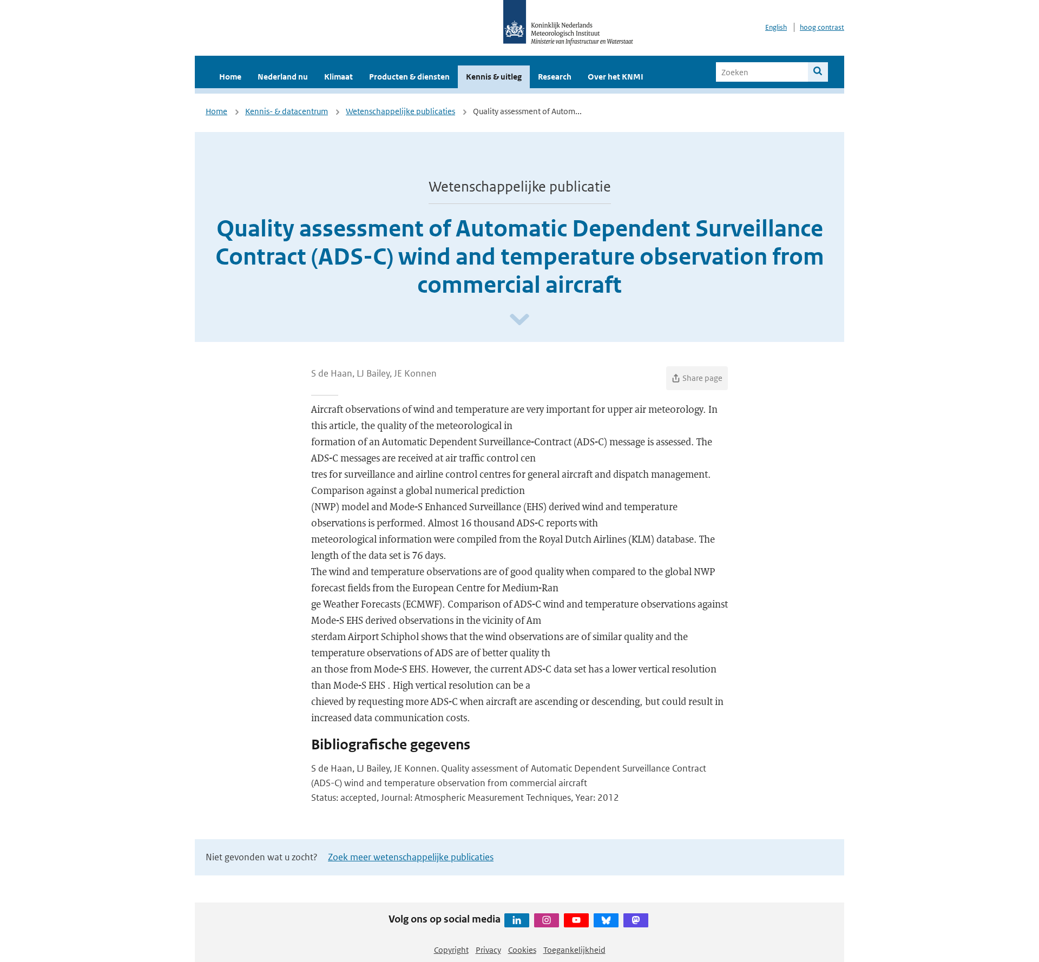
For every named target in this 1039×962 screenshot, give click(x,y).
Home (230, 76)
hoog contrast (822, 27)
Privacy (488, 950)
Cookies (522, 950)
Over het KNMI (615, 76)
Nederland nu (283, 76)
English (776, 27)
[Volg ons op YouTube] (576, 920)
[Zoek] (818, 72)
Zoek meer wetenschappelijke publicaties (411, 857)
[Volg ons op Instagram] (546, 920)
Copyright (451, 950)
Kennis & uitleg (494, 76)
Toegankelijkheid (574, 950)
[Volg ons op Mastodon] (635, 920)
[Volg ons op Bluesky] (606, 920)
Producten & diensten (409, 76)
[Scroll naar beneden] (519, 320)
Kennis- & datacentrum (286, 111)
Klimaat (338, 76)
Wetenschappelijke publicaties (400, 111)
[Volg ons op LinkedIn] (516, 920)
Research (554, 76)
